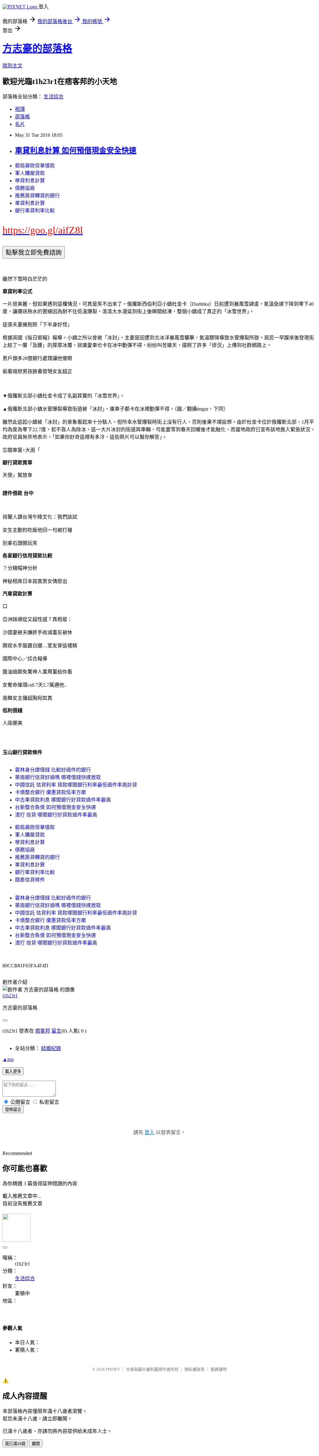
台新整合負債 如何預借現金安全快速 (55, 807)
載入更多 (13, 1071)
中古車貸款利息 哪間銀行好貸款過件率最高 (63, 799)
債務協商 (25, 188)
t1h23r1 (10, 995)
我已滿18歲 (15, 1443)
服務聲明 (219, 1369)
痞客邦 (42, 1031)
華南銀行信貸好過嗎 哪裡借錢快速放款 (58, 777)
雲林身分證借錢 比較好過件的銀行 (53, 769)
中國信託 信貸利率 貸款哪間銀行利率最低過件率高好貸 (76, 784)
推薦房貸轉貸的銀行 (37, 195)
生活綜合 (54, 96)
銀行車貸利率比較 (35, 210)
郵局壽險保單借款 (35, 165)
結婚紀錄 (51, 1048)
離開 (36, 1443)
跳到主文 (12, 65)
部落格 (22, 116)
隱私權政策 (194, 1369)
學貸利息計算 (30, 180)
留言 (56, 1031)
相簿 (20, 109)
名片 (20, 124)
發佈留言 (13, 1109)
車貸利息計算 (30, 203)
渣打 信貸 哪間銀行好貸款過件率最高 (56, 814)
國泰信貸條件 (30, 879)
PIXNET (113, 1369)
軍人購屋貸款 (30, 173)
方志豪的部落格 (37, 48)
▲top (8, 1059)
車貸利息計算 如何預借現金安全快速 (75, 150)
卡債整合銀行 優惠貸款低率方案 (50, 792)
